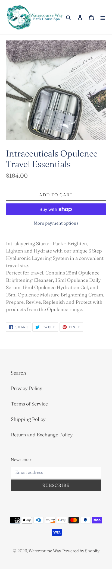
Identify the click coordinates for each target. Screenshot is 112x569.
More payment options (56, 223)
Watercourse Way (45, 550)
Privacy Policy (26, 388)
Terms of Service (29, 404)
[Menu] (102, 17)
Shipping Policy (28, 419)
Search (18, 373)
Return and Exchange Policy (42, 434)
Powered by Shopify (80, 550)
